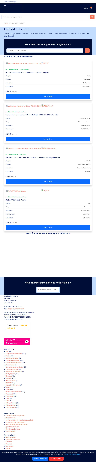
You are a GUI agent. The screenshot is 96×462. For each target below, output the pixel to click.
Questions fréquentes (13, 439)
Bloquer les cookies (56, 458)
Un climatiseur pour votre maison (16, 424)
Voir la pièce (48, 96)
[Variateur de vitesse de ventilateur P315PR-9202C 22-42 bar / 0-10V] (48, 106)
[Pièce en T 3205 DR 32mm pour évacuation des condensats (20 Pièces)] (48, 148)
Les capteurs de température (15, 422)
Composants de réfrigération (15, 415)
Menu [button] (86, 8)
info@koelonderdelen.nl (16, 309)
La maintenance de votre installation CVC (19, 420)
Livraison (9, 442)
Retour (8, 448)
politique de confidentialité (72, 454)
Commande (9, 446)
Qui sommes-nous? (12, 427)
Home (6, 23)
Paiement (9, 444)
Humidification (10, 418)
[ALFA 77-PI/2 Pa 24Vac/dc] (48, 191)
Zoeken (92, 17)
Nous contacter (11, 437)
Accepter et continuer (40, 458)
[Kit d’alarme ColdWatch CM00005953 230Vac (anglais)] (48, 63)
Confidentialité (10, 431)
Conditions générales (13, 429)
